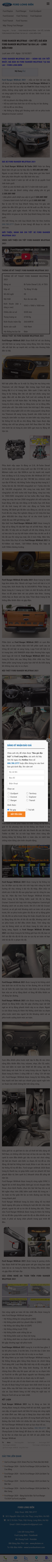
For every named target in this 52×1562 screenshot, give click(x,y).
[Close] (48, 740)
